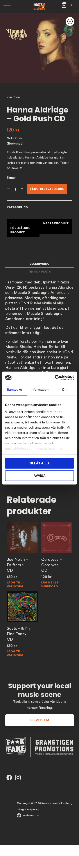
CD (18, 97)
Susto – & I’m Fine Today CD (18, 633)
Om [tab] (64, 389)
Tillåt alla (39, 463)
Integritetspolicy (28, 809)
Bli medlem (39, 720)
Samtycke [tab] (14, 389)
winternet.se (31, 815)
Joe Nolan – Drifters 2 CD (17, 565)
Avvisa (40, 475)
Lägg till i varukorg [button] (15, 584)
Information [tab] (39, 389)
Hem (9, 97)
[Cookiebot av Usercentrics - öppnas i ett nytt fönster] (56, 377)
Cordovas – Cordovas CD (51, 565)
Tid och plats (39, 271)
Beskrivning (40, 264)
